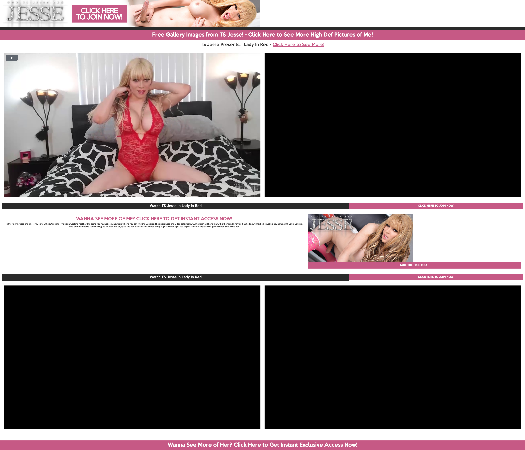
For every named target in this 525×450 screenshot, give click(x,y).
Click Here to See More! (298, 45)
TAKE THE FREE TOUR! (414, 265)
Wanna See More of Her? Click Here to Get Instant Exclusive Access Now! (263, 445)
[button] (12, 58)
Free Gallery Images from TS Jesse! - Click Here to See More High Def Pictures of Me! (262, 34)
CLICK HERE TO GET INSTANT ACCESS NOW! (184, 219)
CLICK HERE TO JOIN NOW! (436, 206)
